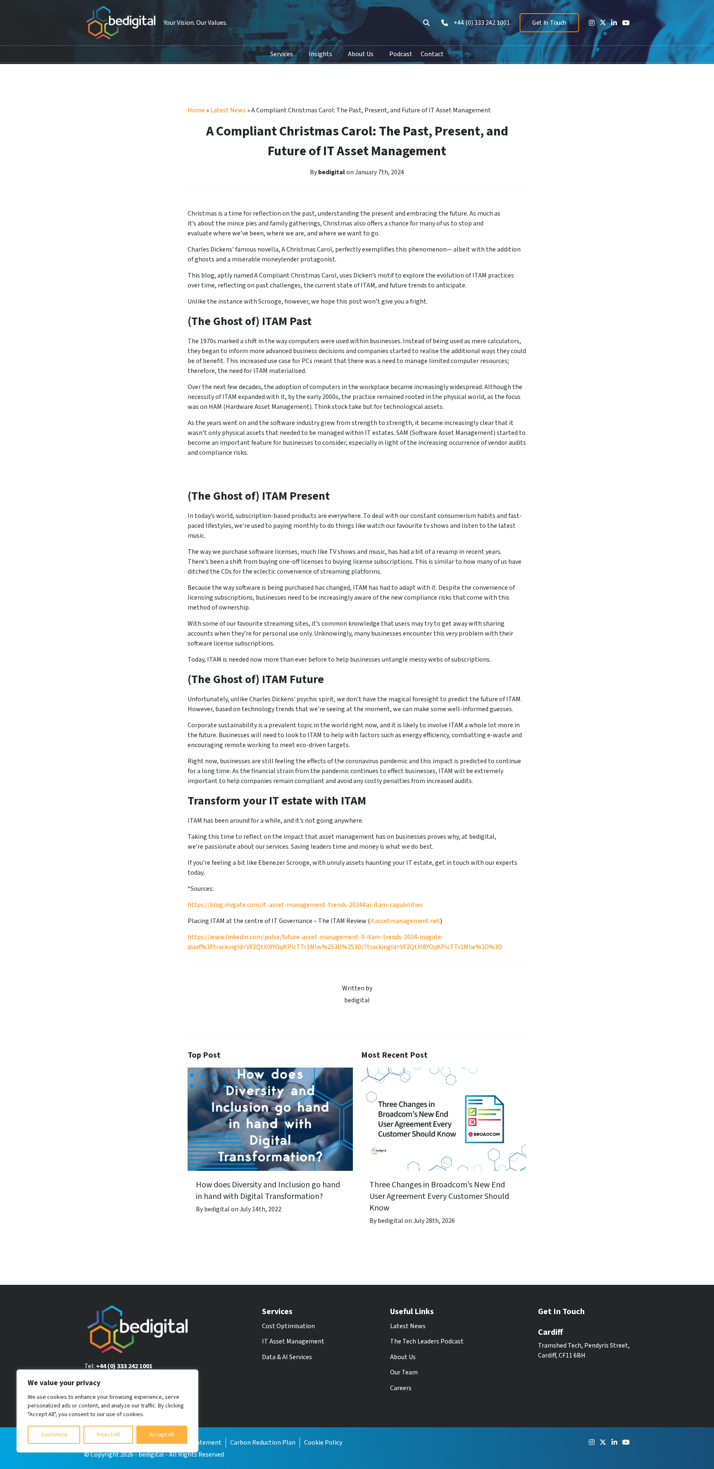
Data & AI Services (287, 1357)
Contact (432, 54)
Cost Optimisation (288, 1326)
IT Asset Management (293, 1341)
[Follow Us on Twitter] (601, 22)
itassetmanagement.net (405, 921)
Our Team (404, 1372)
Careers (401, 1388)
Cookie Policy (323, 1442)
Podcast (400, 54)
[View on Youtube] (624, 23)
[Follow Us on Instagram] (590, 23)
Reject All (108, 1435)
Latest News (228, 110)
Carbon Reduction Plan (262, 1442)
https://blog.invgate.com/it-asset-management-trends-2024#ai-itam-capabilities (305, 904)
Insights (320, 54)
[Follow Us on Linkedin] (612, 23)
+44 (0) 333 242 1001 (124, 1366)
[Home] (119, 22)
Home (196, 110)
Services (281, 54)
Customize (54, 1435)
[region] (107, 1410)
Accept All (161, 1435)
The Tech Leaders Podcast (427, 1341)
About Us (361, 54)
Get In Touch (549, 22)
